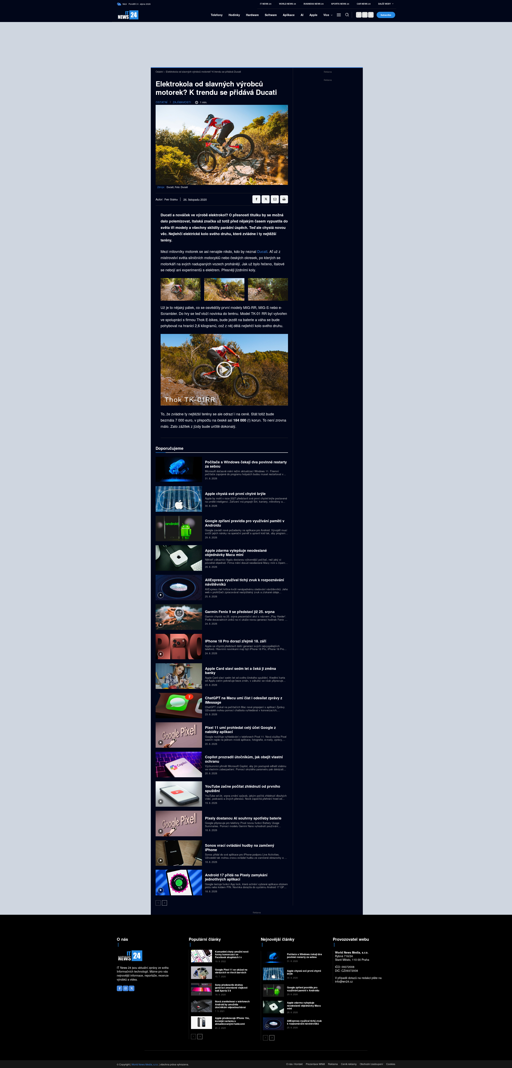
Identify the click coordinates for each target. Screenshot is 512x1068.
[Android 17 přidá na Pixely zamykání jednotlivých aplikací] (179, 882)
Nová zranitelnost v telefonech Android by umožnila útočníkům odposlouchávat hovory (232, 1006)
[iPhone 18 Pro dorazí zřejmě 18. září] (179, 646)
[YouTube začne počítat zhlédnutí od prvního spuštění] (179, 794)
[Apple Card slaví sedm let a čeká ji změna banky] (179, 676)
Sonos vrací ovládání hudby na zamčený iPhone (239, 847)
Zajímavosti (182, 102)
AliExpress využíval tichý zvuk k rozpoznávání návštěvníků (244, 582)
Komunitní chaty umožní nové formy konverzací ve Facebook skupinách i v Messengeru (232, 956)
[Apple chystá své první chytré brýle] (179, 499)
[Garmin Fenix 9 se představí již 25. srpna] (179, 617)
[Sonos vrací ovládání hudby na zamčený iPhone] (179, 853)
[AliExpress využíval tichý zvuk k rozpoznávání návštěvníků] (179, 587)
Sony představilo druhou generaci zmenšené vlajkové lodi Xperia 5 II (231, 987)
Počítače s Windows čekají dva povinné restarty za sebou (246, 464)
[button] (347, 14)
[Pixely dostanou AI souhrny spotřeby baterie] (179, 823)
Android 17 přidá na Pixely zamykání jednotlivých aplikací (236, 877)
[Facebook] (359, 15)
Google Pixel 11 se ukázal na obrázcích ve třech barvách (231, 971)
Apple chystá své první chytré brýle (235, 493)
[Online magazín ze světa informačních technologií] (123, 15)
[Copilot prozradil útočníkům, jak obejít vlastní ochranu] (179, 764)
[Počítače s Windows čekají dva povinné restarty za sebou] (179, 469)
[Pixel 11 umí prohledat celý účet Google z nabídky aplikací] (179, 735)
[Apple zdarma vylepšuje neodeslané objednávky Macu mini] (179, 558)
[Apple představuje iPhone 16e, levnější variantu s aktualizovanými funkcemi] (201, 1022)
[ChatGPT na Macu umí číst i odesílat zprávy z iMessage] (179, 705)
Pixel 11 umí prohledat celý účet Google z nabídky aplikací (240, 729)
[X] (371, 15)
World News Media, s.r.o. (145, 1064)
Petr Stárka (171, 199)
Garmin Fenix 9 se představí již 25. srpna (240, 611)
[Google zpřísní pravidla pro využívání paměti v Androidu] (179, 528)
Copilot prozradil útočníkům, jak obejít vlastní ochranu (244, 759)
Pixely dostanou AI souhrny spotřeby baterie (243, 818)
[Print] (284, 199)
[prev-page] (158, 903)
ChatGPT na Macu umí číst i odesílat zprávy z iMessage (243, 700)
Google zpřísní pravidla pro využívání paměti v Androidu (244, 523)
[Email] (275, 199)
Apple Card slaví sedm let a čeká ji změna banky (240, 670)
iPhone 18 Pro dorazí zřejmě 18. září (235, 641)
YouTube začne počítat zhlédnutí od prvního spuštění (242, 788)
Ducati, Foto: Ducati (177, 187)
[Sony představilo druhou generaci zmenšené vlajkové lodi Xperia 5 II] (201, 989)
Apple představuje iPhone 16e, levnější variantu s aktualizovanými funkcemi (232, 1021)
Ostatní (159, 71)
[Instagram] (365, 15)
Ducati (262, 251)
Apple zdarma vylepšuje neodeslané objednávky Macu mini (236, 552)
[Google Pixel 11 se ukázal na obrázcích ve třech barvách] (201, 972)
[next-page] (164, 903)
